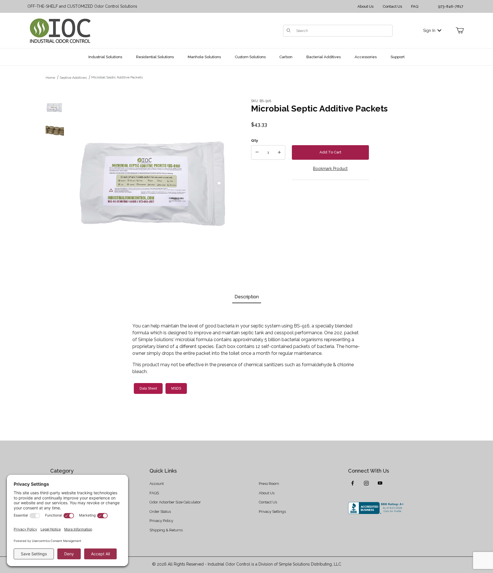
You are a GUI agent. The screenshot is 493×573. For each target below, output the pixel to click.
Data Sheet (148, 388)
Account (156, 483)
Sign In (429, 30)
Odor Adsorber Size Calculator (175, 502)
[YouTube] (380, 483)
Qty (254, 140)
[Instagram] (366, 483)
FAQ (414, 6)
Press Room (269, 483)
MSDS (176, 388)
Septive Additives (73, 78)
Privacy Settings (272, 511)
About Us (365, 6)
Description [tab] (247, 296)
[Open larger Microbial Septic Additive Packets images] (156, 181)
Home (50, 78)
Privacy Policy (161, 521)
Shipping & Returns (166, 530)
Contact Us (392, 6)
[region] (55, 181)
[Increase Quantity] (279, 152)
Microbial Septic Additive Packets (117, 77)
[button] (55, 107)
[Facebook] (352, 483)
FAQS (154, 493)
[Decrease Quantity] (257, 152)
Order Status (160, 511)
